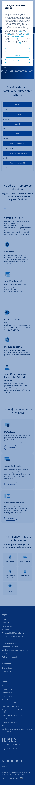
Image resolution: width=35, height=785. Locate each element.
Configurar (22, 31)
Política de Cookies (23, 34)
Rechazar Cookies (17, 61)
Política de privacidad (18, 36)
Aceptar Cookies (19, 38)
